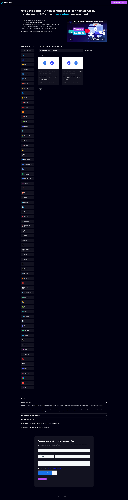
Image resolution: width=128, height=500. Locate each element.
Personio (26, 259)
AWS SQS (26, 88)
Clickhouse (26, 97)
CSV (25, 112)
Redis (25, 283)
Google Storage (27, 178)
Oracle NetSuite (27, 249)
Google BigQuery (28, 164)
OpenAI (26, 245)
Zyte (25, 387)
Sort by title (89, 50)
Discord (26, 126)
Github (25, 154)
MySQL (25, 230)
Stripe (25, 325)
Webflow (26, 368)
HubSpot (26, 192)
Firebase (26, 150)
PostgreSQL (26, 273)
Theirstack (26, 340)
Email (25, 140)
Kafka (25, 197)
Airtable (26, 55)
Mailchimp (26, 211)
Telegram (26, 335)
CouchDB (26, 107)
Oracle (25, 254)
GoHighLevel (27, 159)
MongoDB (26, 221)
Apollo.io (26, 64)
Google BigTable (27, 169)
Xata (25, 378)
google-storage (42, 82)
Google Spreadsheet (27, 173)
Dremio (25, 131)
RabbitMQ (26, 278)
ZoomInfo (26, 382)
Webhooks (26, 373)
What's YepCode (118, 2)
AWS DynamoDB (27, 74)
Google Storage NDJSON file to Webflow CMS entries (48, 72)
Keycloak (26, 202)
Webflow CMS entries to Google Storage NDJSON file (72, 72)
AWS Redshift (27, 78)
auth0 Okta (26, 69)
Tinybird (26, 344)
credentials (32, 24)
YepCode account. (37, 22)
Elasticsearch (27, 135)
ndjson (48, 82)
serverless (63, 14)
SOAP (25, 321)
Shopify (26, 306)
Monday (26, 216)
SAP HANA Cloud (28, 292)
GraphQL (26, 183)
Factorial (26, 145)
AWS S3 (26, 83)
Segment (26, 297)
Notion (25, 240)
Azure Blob (26, 93)
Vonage (26, 363)
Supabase (26, 330)
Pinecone (26, 264)
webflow (52, 82)
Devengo (26, 121)
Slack (25, 311)
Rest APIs (26, 287)
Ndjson (25, 235)
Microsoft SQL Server (27, 226)
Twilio (25, 359)
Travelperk (26, 354)
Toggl (25, 349)
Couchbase (26, 102)
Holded (26, 188)
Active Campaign (27, 50)
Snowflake (26, 316)
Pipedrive (26, 268)
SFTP (25, 302)
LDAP (25, 207)
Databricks (26, 116)
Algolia (26, 59)
